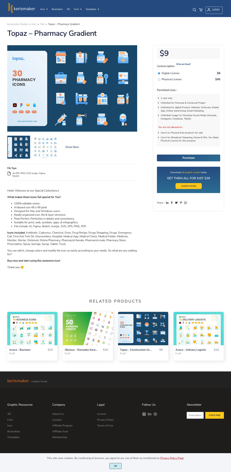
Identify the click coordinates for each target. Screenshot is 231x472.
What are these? (183, 64)
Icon (9, 425)
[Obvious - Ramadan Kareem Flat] (88, 328)
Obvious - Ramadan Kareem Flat (81, 350)
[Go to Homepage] (21, 12)
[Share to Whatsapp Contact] (185, 202)
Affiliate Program (62, 425)
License (101, 414)
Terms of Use (105, 425)
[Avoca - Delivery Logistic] (199, 328)
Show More (72, 147)
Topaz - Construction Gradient (136, 350)
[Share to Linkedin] (167, 202)
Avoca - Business (20, 350)
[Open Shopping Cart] (200, 10)
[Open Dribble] (155, 415)
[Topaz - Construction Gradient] (143, 328)
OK (115, 466)
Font (10, 420)
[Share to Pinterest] (180, 202)
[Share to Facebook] (171, 202)
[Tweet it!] (176, 202)
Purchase (188, 157)
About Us (58, 414)
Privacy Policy (105, 420)
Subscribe (215, 415)
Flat (12, 353)
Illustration (13, 431)
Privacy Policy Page (172, 458)
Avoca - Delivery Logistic (191, 350)
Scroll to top (228, 378)
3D (9, 414)
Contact (57, 420)
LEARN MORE (188, 186)
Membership (59, 437)
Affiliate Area (60, 431)
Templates (13, 437)
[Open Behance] (150, 415)
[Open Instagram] (144, 415)
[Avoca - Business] (32, 328)
